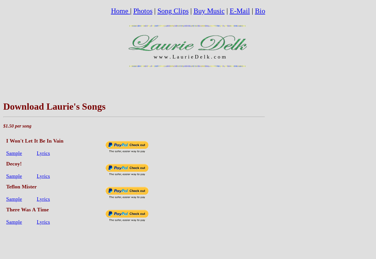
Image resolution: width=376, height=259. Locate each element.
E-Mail (240, 11)
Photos (142, 11)
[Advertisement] (283, 162)
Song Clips (173, 11)
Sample (14, 153)
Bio (260, 11)
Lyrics (43, 153)
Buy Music (209, 11)
